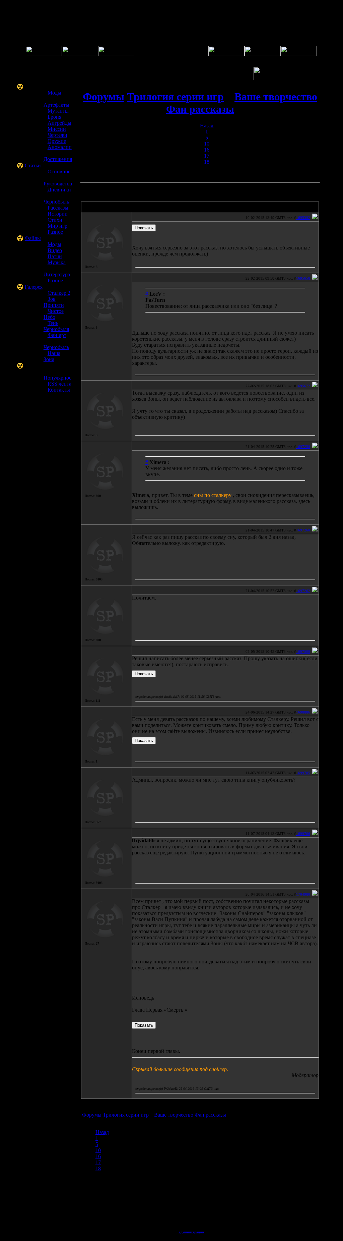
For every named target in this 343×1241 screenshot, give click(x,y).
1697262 (303, 591)
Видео (55, 250)
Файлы (33, 238)
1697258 (303, 447)
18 (206, 162)
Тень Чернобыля (56, 326)
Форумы (103, 97)
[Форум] (80, 54)
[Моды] (299, 54)
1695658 (303, 278)
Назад (206, 125)
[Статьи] (263, 54)
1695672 (303, 386)
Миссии (57, 129)
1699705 (303, 773)
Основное (59, 171)
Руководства (58, 183)
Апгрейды (59, 123)
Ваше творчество (275, 97)
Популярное (57, 378)
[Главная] (44, 54)
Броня (54, 117)
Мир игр (57, 226)
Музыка (57, 262)
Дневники (59, 189)
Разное (55, 232)
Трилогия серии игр (175, 97)
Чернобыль (56, 202)
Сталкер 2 (59, 293)
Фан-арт (57, 335)
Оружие (57, 141)
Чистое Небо (54, 314)
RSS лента (59, 384)
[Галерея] (116, 54)
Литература (57, 274)
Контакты (59, 390)
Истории (58, 214)
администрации (191, 1232)
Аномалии (60, 147)
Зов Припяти (54, 302)
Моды (54, 93)
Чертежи (57, 135)
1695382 (303, 218)
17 (206, 156)
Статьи (33, 165)
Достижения (58, 159)
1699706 (303, 834)
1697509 (303, 652)
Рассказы (58, 208)
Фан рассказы (200, 109)
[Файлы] (226, 54)
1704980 (303, 894)
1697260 (303, 530)
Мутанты (58, 111)
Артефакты (56, 105)
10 (206, 144)
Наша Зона (52, 356)
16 (206, 150)
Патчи (55, 256)
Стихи (55, 220)
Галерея (34, 287)
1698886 (303, 712)
